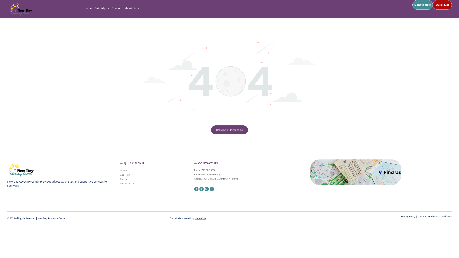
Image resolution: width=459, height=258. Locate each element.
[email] (207, 189)
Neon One (200, 218)
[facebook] (196, 189)
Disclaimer (446, 216)
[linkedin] (212, 189)
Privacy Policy (408, 216)
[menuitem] (88, 8)
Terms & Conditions (428, 216)
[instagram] (201, 189)
